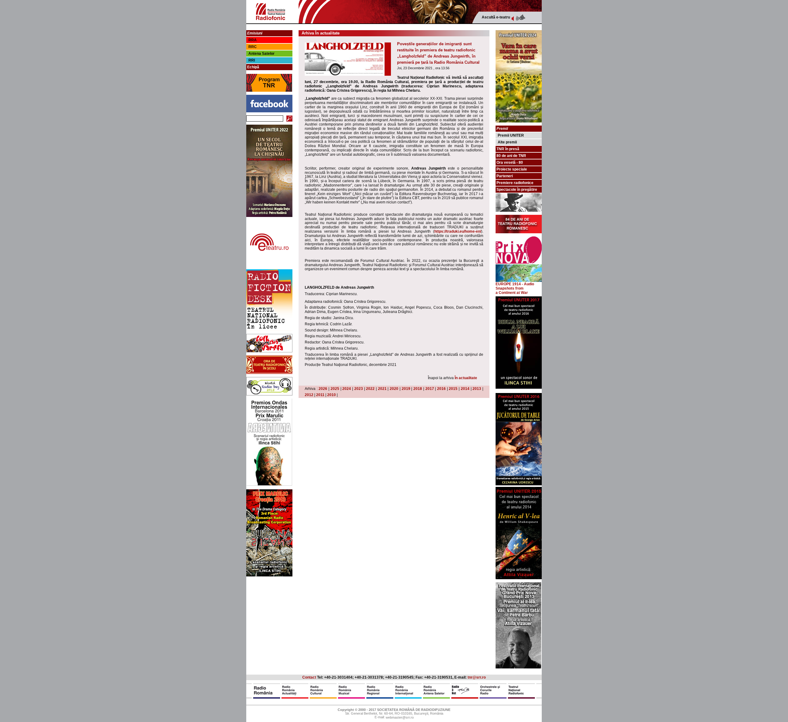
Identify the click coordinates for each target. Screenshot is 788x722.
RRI (251, 60)
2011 (320, 395)
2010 (331, 395)
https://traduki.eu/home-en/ (457, 231)
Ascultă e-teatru (496, 17)
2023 (358, 389)
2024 (346, 389)
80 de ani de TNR (511, 156)
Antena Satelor (261, 53)
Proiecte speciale (512, 169)
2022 (370, 389)
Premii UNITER (511, 135)
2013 (476, 389)
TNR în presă (508, 149)
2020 (394, 389)
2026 (323, 389)
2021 (382, 389)
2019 (406, 389)
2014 (465, 389)
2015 (453, 389)
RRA (252, 40)
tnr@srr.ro (477, 677)
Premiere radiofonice (515, 183)
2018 (417, 389)
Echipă (253, 67)
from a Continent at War (512, 290)
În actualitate (466, 378)
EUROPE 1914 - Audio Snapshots (515, 286)
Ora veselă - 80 (510, 162)
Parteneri (505, 176)
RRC (252, 47)
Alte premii (507, 142)
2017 (429, 389)
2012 (309, 395)
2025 (335, 389)
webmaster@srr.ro (400, 718)
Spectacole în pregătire (517, 189)
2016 (441, 389)
